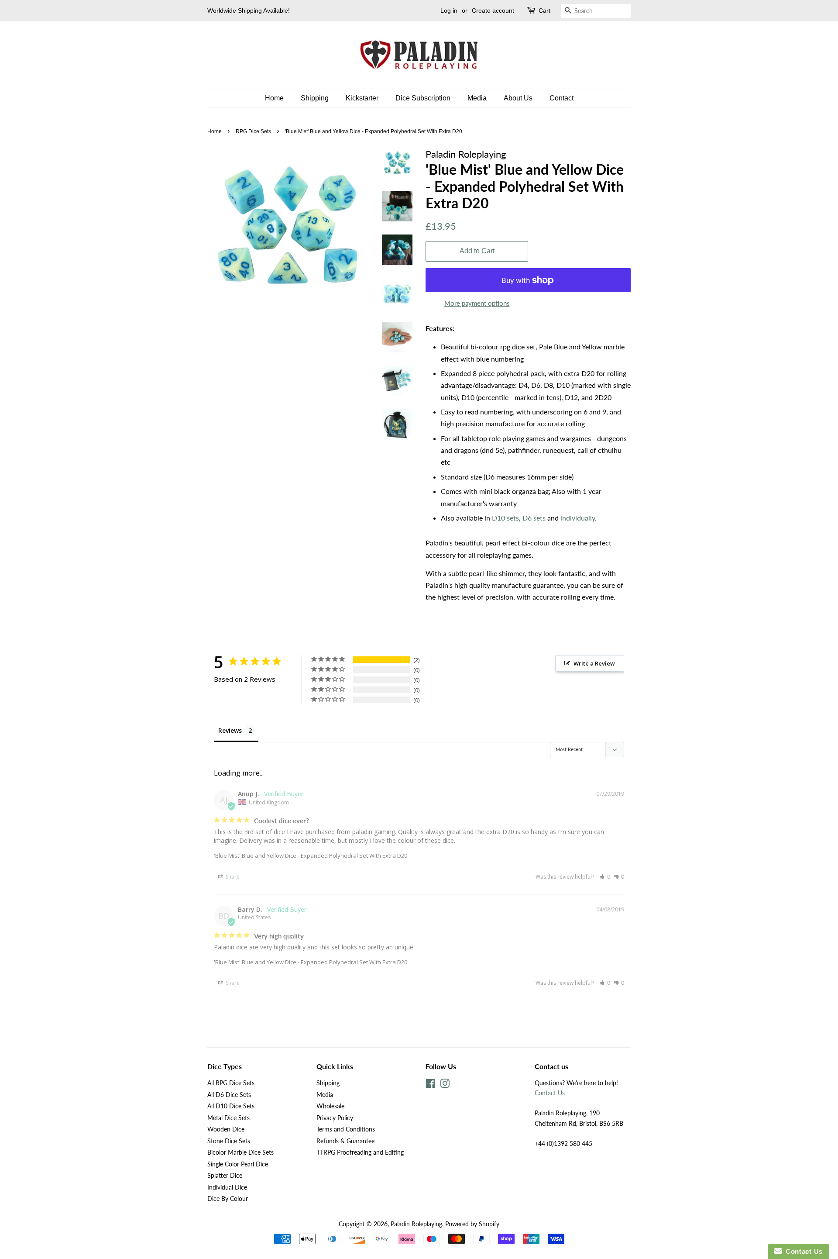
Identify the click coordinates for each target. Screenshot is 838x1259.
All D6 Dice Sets (229, 1094)
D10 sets (505, 518)
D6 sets (534, 518)
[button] (605, 876)
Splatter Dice (224, 1175)
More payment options (477, 303)
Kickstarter (362, 98)
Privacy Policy (334, 1117)
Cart (544, 10)
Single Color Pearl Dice (237, 1164)
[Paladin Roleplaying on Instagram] (445, 1085)
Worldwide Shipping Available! (248, 10)
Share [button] (232, 876)
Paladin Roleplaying (416, 1224)
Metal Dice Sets (228, 1117)
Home (274, 98)
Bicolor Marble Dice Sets (240, 1152)
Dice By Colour (227, 1198)
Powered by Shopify (472, 1224)
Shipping (315, 98)
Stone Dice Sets (228, 1141)
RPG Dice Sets (253, 131)
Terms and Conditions (345, 1129)
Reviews (230, 730)
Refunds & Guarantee (345, 1141)
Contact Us (550, 1093)
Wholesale (330, 1106)
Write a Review (594, 663)
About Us (518, 98)
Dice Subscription (422, 98)
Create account (493, 10)
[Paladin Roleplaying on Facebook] (431, 1085)
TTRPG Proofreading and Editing (360, 1152)
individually (577, 518)
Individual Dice (227, 1187)
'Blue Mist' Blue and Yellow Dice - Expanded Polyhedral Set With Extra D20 (310, 855)
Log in (448, 10)
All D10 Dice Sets (230, 1106)
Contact (562, 98)
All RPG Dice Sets (230, 1083)
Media (477, 98)
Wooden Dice (225, 1129)
